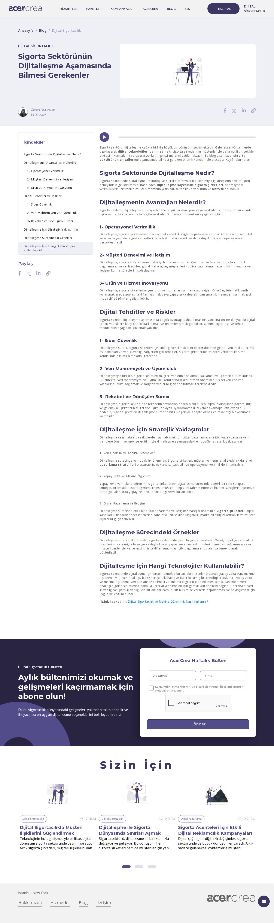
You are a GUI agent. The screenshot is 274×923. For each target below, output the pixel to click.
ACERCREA (150, 8)
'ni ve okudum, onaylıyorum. (199, 688)
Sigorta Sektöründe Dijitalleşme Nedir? (52, 154)
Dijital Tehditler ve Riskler (42, 196)
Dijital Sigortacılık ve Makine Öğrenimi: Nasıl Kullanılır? (168, 601)
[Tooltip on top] (253, 110)
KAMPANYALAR (122, 8)
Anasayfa (26, 30)
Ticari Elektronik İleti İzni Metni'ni (220, 687)
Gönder (198, 724)
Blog (42, 30)
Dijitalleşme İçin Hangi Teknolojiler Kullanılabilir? (49, 248)
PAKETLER (93, 8)
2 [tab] (139, 866)
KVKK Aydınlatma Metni (171, 687)
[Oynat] (104, 137)
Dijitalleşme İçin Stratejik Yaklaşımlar (51, 229)
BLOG (171, 8)
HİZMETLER (68, 8)
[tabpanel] (57, 816)
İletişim (103, 902)
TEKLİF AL (223, 8)
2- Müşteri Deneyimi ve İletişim (50, 179)
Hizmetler (60, 902)
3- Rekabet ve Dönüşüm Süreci (50, 221)
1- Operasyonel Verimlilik (45, 171)
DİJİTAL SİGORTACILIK (254, 8)
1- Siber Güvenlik (39, 204)
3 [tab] (152, 866)
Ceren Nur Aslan (43, 110)
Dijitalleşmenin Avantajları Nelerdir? (50, 163)
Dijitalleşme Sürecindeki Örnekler (48, 238)
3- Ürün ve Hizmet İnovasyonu (49, 188)
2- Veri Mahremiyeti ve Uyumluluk (52, 213)
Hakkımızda (30, 902)
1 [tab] (126, 866)
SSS (187, 8)
